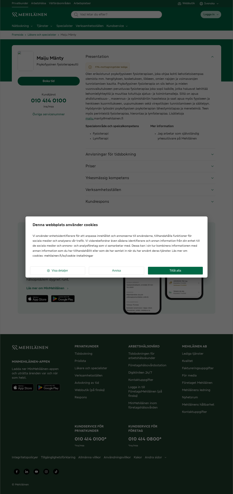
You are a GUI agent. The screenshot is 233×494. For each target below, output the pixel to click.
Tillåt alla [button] (175, 270)
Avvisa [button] (116, 270)
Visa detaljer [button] (60, 270)
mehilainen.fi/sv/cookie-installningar (68, 255)
